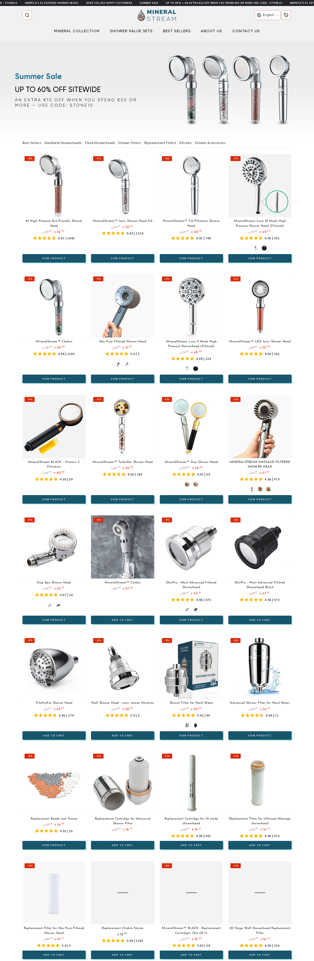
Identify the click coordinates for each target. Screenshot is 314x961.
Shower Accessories (210, 143)
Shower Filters (129, 143)
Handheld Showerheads (63, 143)
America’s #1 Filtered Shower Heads (52, 3)
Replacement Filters (160, 143)
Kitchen (185, 143)
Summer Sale (149, 3)
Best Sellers (31, 143)
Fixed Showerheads (100, 143)
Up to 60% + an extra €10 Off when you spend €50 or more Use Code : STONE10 (224, 3)
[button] (28, 15)
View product (54, 258)
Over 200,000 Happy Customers (109, 3)
